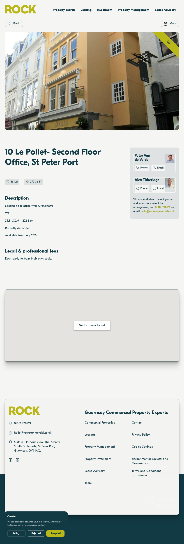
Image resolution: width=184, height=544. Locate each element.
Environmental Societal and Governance (150, 461)
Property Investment (98, 459)
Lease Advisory (165, 9)
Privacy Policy (141, 434)
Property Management (133, 9)
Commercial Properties (100, 422)
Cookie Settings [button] (142, 446)
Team (88, 483)
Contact (137, 422)
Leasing (86, 9)
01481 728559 (163, 207)
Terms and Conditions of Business (146, 473)
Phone (144, 167)
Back (16, 23)
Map (172, 23)
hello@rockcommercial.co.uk (157, 211)
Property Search (64, 9)
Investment (104, 9)
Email (160, 167)
